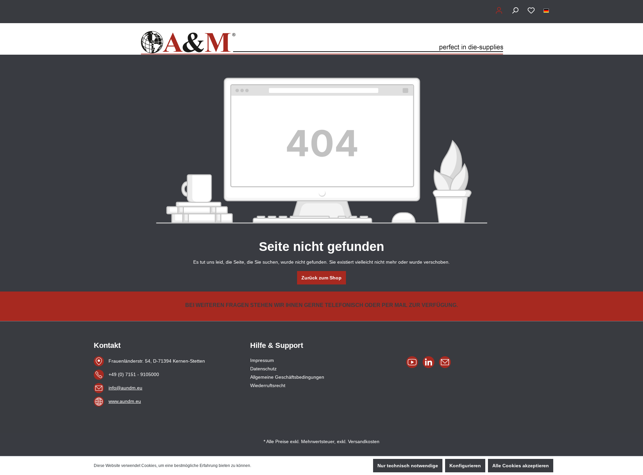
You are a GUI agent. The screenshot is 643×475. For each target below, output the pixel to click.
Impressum (262, 360)
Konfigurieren (465, 465)
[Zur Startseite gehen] (321, 39)
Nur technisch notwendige (407, 465)
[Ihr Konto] (499, 10)
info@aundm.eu (125, 387)
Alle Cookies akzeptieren (520, 465)
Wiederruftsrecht (267, 385)
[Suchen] (515, 10)
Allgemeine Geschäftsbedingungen (287, 377)
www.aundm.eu (125, 401)
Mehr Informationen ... (272, 465)
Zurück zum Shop (321, 277)
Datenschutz (263, 368)
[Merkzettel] (531, 10)
